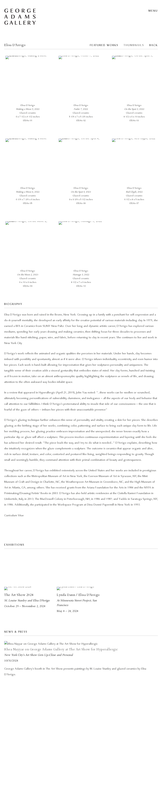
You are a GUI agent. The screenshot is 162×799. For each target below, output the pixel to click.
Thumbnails (134, 45)
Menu (153, 10)
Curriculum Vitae (14, 515)
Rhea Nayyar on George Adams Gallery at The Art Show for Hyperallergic (61, 649)
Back (153, 45)
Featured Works (104, 45)
